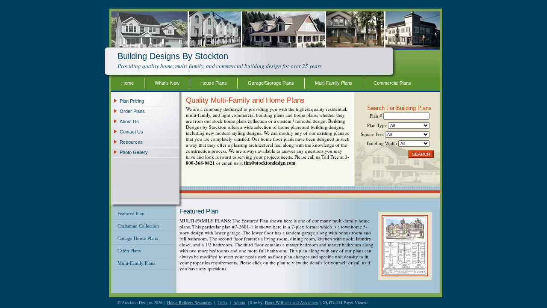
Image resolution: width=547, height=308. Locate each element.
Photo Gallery (134, 152)
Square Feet (373, 134)
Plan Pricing (132, 101)
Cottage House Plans (138, 238)
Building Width (382, 143)
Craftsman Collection (138, 225)
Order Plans (132, 111)
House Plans (213, 83)
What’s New (167, 83)
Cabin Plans (129, 250)
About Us (129, 121)
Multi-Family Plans (334, 83)
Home (127, 83)
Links (222, 302)
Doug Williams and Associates (291, 302)
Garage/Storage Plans (271, 83)
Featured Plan (131, 213)
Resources (131, 142)
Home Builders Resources (189, 302)
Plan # (376, 115)
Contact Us (131, 131)
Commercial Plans (392, 83)
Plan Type (377, 125)
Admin (239, 302)
